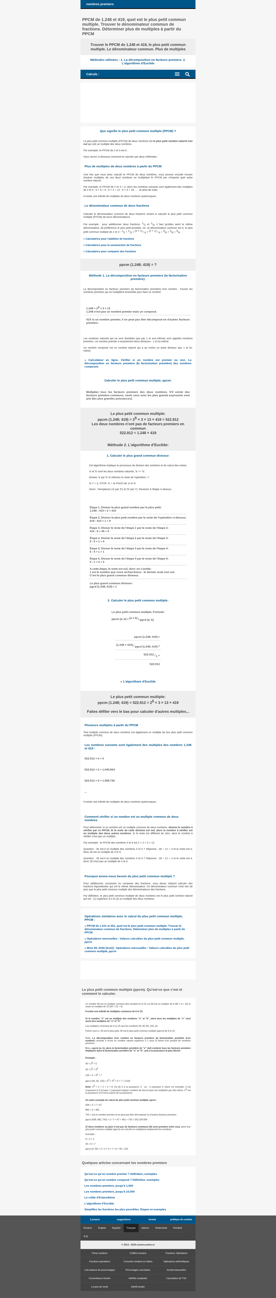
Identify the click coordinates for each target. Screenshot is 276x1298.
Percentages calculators (138, 1270)
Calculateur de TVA (176, 1278)
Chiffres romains (138, 1253)
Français (131, 1228)
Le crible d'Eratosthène (99, 1197)
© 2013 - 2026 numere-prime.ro (138, 1244)
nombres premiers (100, 4)
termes (152, 1219)
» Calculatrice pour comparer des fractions (109, 251)
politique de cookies (181, 1219)
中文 (86, 1236)
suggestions (124, 1219)
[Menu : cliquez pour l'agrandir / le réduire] (179, 74)
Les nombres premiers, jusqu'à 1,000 (108, 1185)
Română (177, 1228)
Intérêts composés (138, 1278)
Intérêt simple (138, 1287)
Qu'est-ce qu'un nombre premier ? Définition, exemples (120, 1173)
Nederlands (161, 1228)
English (102, 1228)
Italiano (145, 1228)
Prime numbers (99, 1253)
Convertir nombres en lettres (138, 1261)
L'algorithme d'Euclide (99, 1203)
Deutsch (88, 1228)
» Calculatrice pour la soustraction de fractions (112, 245)
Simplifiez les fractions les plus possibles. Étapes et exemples (125, 1209)
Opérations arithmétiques (176, 1261)
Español (116, 1228)
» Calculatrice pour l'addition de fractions (108, 238)
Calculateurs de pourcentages (99, 1270)
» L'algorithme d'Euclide (138, 681)
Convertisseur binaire (100, 1278)
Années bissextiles (176, 1270)
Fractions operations (99, 1261)
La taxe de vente (99, 1287)
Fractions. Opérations (176, 1253)
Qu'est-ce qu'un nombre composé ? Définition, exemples (121, 1179)
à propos (95, 1219)
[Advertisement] (137, 103)
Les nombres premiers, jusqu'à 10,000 (109, 1191)
